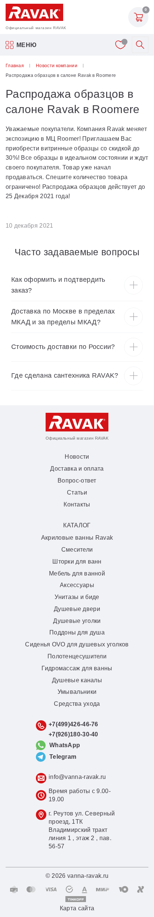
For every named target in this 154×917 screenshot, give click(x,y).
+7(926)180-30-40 (73, 734)
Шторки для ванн (77, 561)
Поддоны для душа (77, 632)
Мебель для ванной (77, 573)
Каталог (76, 525)
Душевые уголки (77, 621)
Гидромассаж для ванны (76, 668)
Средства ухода (77, 704)
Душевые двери (77, 609)
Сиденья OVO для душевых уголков (77, 644)
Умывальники (77, 692)
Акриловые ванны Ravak (77, 537)
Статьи (77, 492)
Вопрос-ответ (77, 480)
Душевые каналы (77, 680)
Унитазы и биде (77, 597)
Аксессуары (77, 585)
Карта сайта (77, 908)
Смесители (77, 549)
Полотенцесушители (77, 656)
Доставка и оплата (77, 468)
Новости (77, 456)
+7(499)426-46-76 (73, 724)
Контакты (77, 504)
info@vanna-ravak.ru (77, 777)
